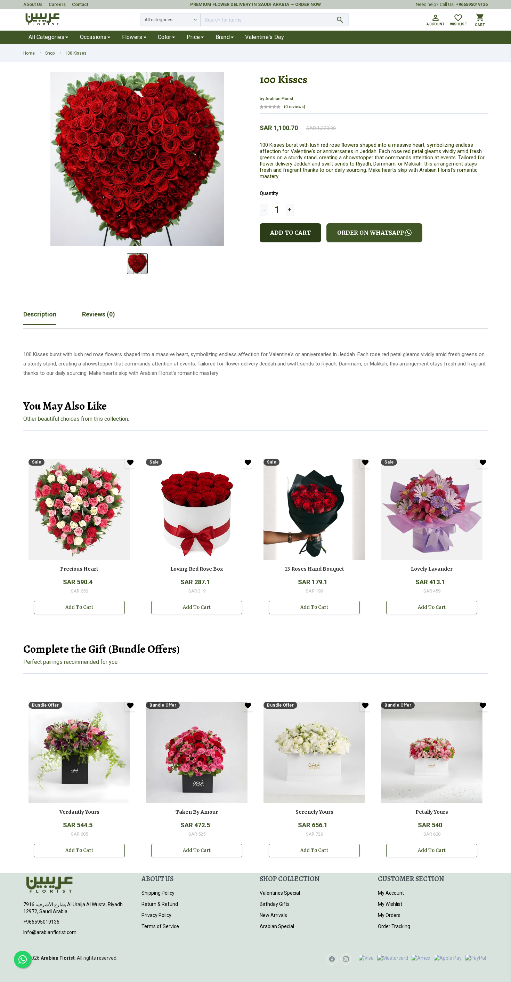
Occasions (93, 37)
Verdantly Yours (79, 812)
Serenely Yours (314, 812)
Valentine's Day (264, 37)
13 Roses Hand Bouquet (314, 569)
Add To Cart (79, 607)
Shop (50, 53)
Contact (80, 4)
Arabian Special (277, 926)
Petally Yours (431, 812)
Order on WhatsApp (370, 232)
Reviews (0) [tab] (98, 314)
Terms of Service (160, 926)
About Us (32, 4)
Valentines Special (280, 893)
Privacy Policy (156, 915)
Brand (223, 37)
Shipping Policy (158, 893)
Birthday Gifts (275, 904)
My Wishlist (390, 904)
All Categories (46, 37)
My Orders (389, 915)
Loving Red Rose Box (196, 569)
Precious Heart (79, 569)
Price (193, 37)
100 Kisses (76, 53)
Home (29, 53)
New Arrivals (273, 915)
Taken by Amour (197, 812)
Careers (57, 4)
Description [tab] (39, 314)
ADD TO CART (290, 232)
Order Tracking (394, 926)
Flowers (132, 37)
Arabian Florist (278, 98)
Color (164, 37)
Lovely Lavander (432, 569)
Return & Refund (159, 904)
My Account (391, 893)
